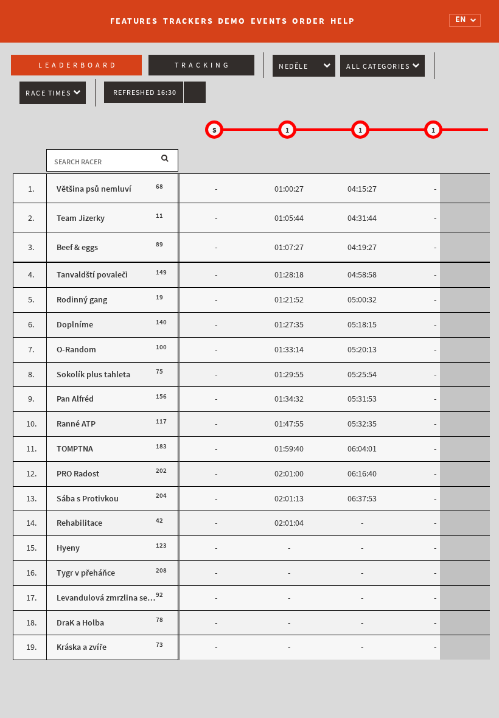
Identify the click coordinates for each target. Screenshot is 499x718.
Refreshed (144, 92)
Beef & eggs (77, 247)
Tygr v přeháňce (86, 573)
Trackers (188, 21)
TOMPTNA (75, 449)
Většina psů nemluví (94, 189)
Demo (232, 21)
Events (269, 21)
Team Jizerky (81, 218)
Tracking (203, 65)
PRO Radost (78, 473)
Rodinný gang (82, 299)
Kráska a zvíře (81, 647)
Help (342, 21)
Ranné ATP (76, 424)
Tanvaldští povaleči (92, 275)
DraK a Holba (80, 623)
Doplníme (75, 324)
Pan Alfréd (75, 399)
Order (309, 21)
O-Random (76, 349)
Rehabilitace (79, 523)
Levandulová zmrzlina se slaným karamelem (138, 598)
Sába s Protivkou (88, 498)
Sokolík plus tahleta (93, 374)
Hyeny (68, 548)
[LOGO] (55, 15)
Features (134, 21)
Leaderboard (77, 65)
